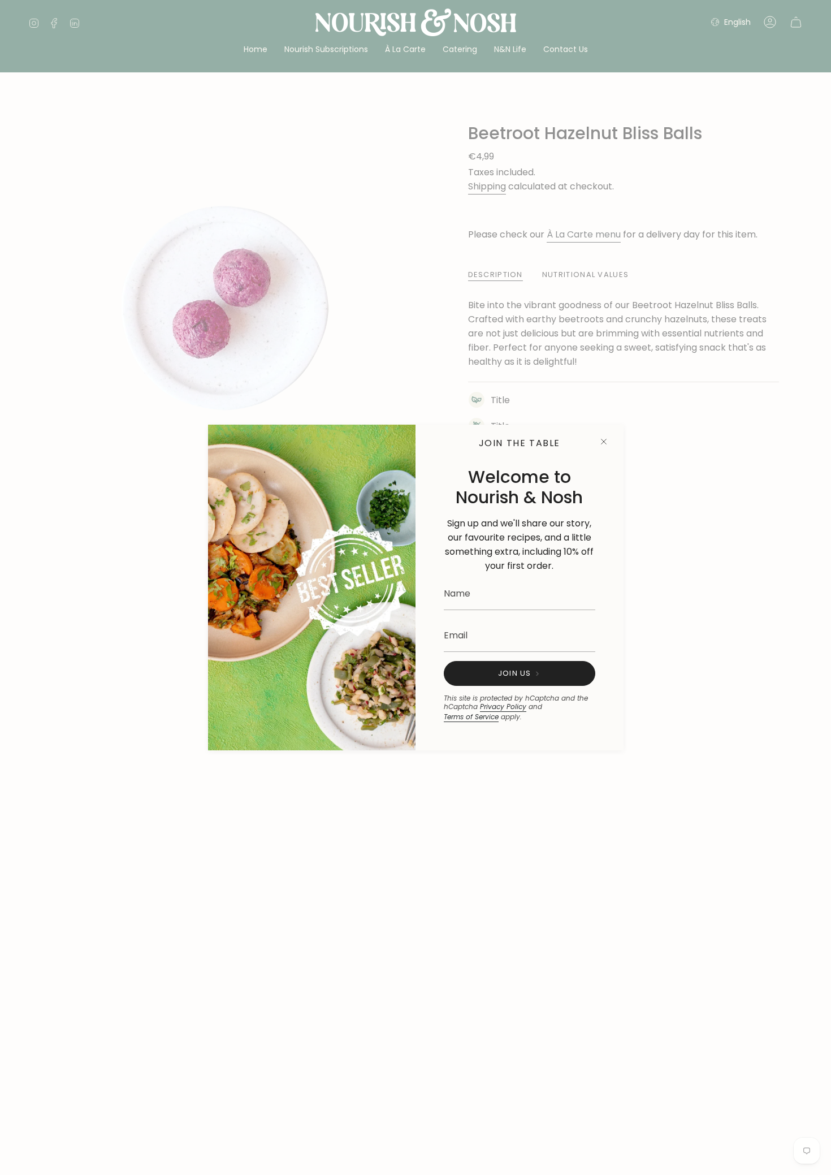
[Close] (603, 441)
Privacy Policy (503, 706)
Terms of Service (471, 717)
